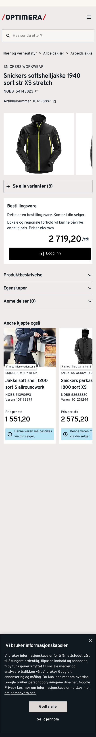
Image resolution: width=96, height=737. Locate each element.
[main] (48, 683)
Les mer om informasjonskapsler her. (47, 688)
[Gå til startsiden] (24, 17)
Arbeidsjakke (81, 53)
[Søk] (6, 35)
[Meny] (89, 17)
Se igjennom (48, 719)
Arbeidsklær (53, 53)
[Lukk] (90, 641)
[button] (48, 186)
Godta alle (48, 707)
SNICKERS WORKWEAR (24, 67)
